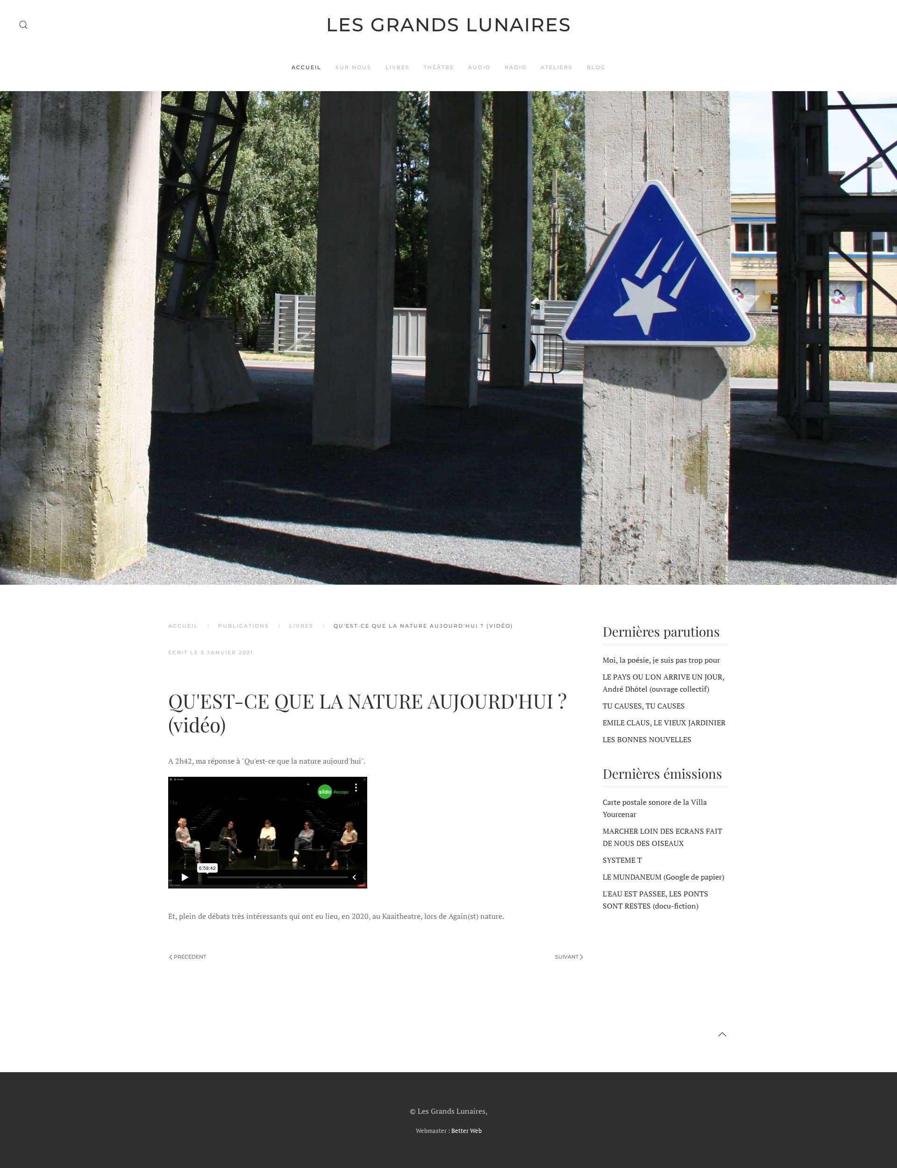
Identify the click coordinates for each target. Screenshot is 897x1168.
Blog (596, 67)
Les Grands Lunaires (448, 24)
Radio (516, 67)
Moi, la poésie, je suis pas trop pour (661, 660)
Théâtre (439, 67)
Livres (397, 67)
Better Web (466, 1130)
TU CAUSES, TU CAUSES (644, 706)
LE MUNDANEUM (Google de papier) (663, 877)
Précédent (190, 956)
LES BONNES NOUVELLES (647, 739)
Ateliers (557, 67)
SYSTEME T (622, 860)
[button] (23, 24)
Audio (479, 67)
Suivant (566, 956)
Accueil (306, 67)
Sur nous (353, 67)
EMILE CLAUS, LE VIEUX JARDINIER (664, 722)
